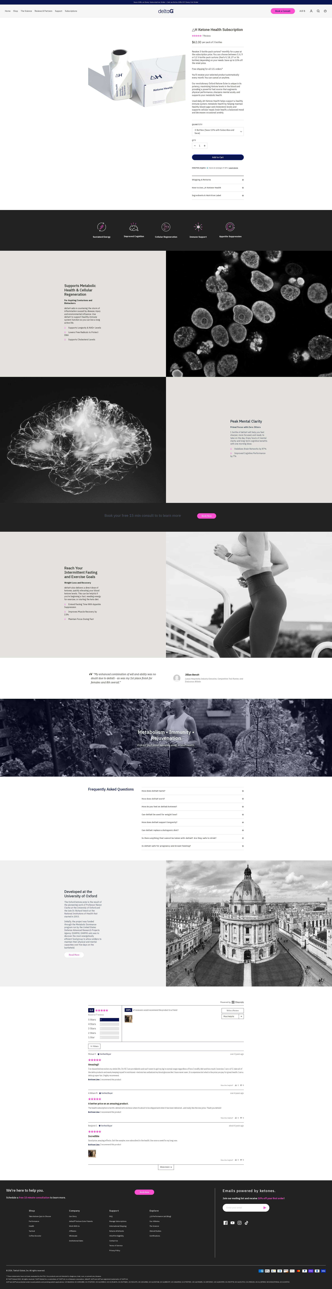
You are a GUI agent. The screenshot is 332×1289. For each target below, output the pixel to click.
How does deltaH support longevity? (159, 822)
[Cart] (325, 11)
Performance (34, 1221)
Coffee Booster (35, 1236)
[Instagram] (239, 1223)
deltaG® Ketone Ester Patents (81, 1221)
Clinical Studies (155, 1231)
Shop (15, 11)
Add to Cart (218, 157)
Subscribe (264, 1208)
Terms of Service (116, 1245)
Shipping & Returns (201, 180)
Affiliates (72, 1231)
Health (31, 1226)
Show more (165, 1167)
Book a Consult (282, 11)
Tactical (32, 1231)
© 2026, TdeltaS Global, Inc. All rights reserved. (25, 1270)
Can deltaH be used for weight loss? (159, 814)
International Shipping (117, 1226)
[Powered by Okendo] (232, 1002)
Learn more (233, 168)
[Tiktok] (246, 1223)
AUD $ (302, 11)
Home (8, 11)
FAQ (111, 1216)
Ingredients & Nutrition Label (206, 195)
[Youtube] (232, 1223)
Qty (194, 140)
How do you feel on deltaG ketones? (159, 806)
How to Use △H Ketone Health (206, 187)
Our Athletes (155, 1221)
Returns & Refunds (116, 1231)
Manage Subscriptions (117, 1221)
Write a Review (233, 1010)
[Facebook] (225, 1223)
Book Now (207, 516)
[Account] (311, 11)
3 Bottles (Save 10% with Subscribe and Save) (214, 131)
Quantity (197, 124)
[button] (201, 36)
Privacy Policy (114, 1250)
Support (58, 11)
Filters (95, 1046)
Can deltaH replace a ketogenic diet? (160, 830)
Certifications (155, 1236)
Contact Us (113, 1241)
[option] (166, 678)
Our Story (73, 1216)
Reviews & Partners (43, 11)
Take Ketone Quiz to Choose (40, 1216)
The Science (26, 11)
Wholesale (73, 1236)
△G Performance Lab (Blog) (160, 1216)
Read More (74, 955)
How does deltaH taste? (153, 791)
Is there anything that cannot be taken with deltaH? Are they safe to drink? (179, 838)
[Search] (318, 11)
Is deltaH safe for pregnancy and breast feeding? (166, 846)
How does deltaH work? (153, 799)
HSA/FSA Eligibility (116, 1236)
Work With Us (74, 1226)
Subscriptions (71, 11)
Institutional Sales (76, 1241)
